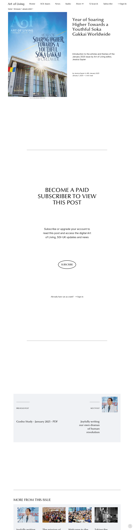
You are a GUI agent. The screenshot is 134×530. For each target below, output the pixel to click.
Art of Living (16, 3)
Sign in (80, 297)
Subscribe (108, 4)
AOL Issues (45, 4)
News (57, 4)
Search (95, 4)
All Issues (17, 9)
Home (32, 4)
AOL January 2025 (93, 73)
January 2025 (27, 9)
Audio (68, 4)
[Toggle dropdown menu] (83, 3)
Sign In (123, 4)
